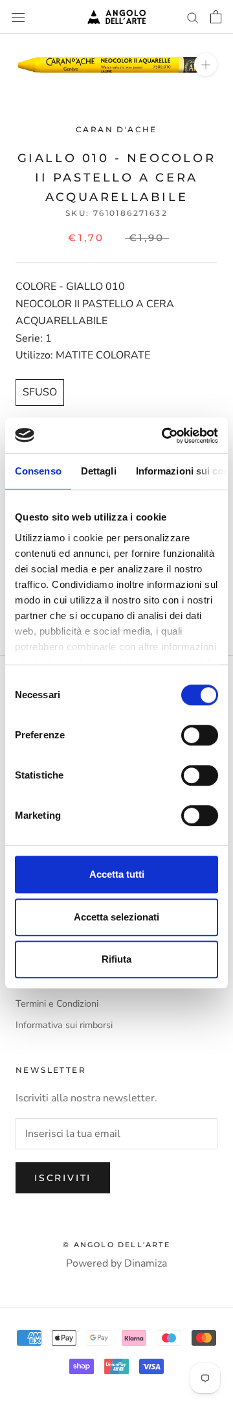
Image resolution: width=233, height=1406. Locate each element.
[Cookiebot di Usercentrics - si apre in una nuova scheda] (164, 435)
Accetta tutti (116, 874)
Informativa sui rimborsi (64, 1024)
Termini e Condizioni (57, 1003)
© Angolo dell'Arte (116, 1244)
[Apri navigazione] (18, 17)
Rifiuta (116, 959)
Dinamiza (145, 1263)
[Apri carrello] (215, 16)
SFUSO (40, 392)
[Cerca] (193, 17)
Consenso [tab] (38, 470)
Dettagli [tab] (98, 470)
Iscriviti (62, 1178)
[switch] (199, 735)
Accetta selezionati (116, 916)
